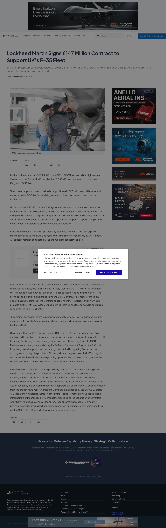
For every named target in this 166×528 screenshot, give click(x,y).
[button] (52, 272)
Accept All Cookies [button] (109, 272)
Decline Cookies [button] (82, 272)
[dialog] (83, 264)
